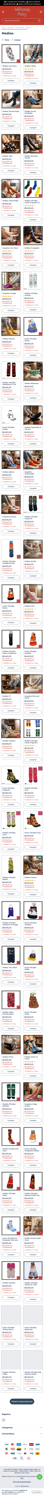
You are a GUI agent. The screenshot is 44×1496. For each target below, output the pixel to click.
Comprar (33, 220)
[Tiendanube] (22, 1486)
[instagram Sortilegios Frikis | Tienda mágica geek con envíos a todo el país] (3, 1420)
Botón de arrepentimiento (22, 1482)
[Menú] (3, 12)
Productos (10, 27)
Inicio (3, 27)
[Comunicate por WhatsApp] (39, 1476)
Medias (28, 27)
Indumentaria (19, 27)
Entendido (37, 1492)
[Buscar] (39, 20)
